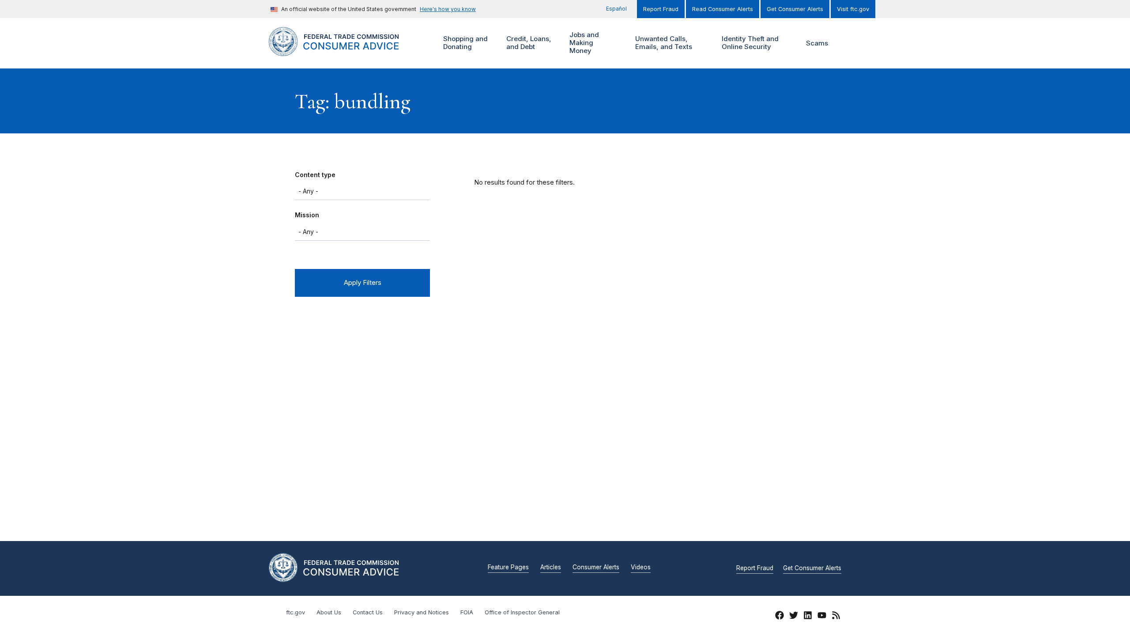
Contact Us (368, 612)
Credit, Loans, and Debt (527, 42)
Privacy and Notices (421, 612)
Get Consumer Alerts (795, 9)
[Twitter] (793, 617)
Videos (641, 567)
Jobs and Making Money (583, 42)
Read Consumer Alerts (722, 9)
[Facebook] (779, 617)
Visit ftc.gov (853, 9)
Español (616, 8)
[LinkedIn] (807, 617)
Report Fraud (660, 9)
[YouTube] (821, 617)
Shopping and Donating (464, 42)
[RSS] (836, 617)
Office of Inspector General (522, 612)
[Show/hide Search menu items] (849, 43)
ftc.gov (295, 612)
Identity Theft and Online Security (749, 42)
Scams (817, 43)
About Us (328, 612)
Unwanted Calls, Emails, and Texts (662, 42)
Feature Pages (508, 567)
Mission (307, 215)
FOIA (466, 612)
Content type (315, 174)
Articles (550, 567)
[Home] (344, 51)
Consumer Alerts (596, 567)
